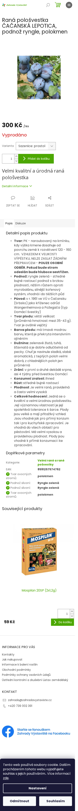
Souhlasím (55, 801)
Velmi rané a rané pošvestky (51, 462)
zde (6, 778)
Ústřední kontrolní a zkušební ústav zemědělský (35, 680)
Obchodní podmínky (16, 670)
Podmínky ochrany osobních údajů (26, 675)
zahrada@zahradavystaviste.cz (30, 700)
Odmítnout (19, 801)
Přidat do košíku (39, 159)
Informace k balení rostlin (20, 665)
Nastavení (38, 788)
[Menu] (69, 5)
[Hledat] (48, 5)
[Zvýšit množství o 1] (16, 156)
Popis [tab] (9, 223)
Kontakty (8, 654)
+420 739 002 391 (20, 706)
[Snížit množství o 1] (16, 161)
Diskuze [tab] (20, 223)
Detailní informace (15, 186)
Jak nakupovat (12, 660)
